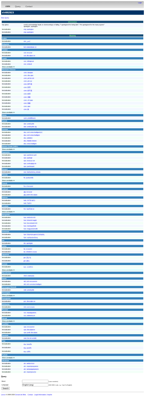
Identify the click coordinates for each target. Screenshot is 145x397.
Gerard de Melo (20, 394)
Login (140, 3)
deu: (33, 132)
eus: (32, 172)
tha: (28, 344)
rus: (30, 312)
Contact (28, 6)
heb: (29, 200)
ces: (29, 61)
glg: (28, 192)
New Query (5, 18)
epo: (30, 155)
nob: (29, 290)
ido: (28, 243)
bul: (30, 47)
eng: (29, 29)
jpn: (27, 257)
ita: (28, 249)
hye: (34, 234)
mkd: (29, 276)
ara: (27, 41)
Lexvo (3, 394)
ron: (29, 307)
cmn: (28, 72)
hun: (30, 217)
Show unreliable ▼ (8, 67)
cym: (30, 118)
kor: (28, 267)
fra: (28, 186)
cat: (28, 52)
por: (29, 301)
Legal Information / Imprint (43, 394)
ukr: (29, 363)
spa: (29, 327)
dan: (29, 124)
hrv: (29, 209)
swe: (30, 338)
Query (18, 6)
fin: (28, 177)
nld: (30, 281)
